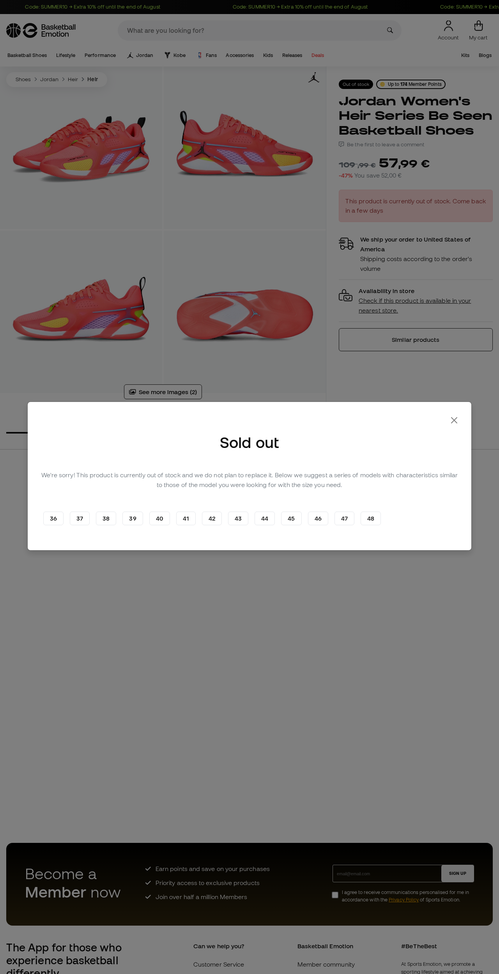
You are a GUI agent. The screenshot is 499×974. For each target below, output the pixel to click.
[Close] (454, 420)
